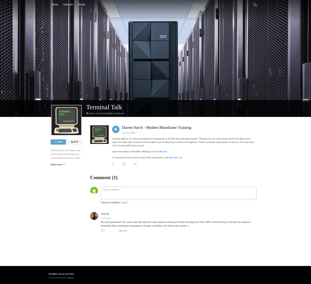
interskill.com (160, 151)
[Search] (255, 4)
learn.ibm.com (176, 157)
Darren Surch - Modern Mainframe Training (156, 127)
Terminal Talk (104, 107)
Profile (81, 4)
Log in (124, 202)
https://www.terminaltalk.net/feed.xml (106, 113)
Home (55, 4)
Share (60, 142)
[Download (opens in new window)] (124, 163)
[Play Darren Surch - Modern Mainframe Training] (116, 129)
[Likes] (113, 163)
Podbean (70, 277)
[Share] (135, 163)
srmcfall (105, 213)
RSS (76, 142)
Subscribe (68, 4)
